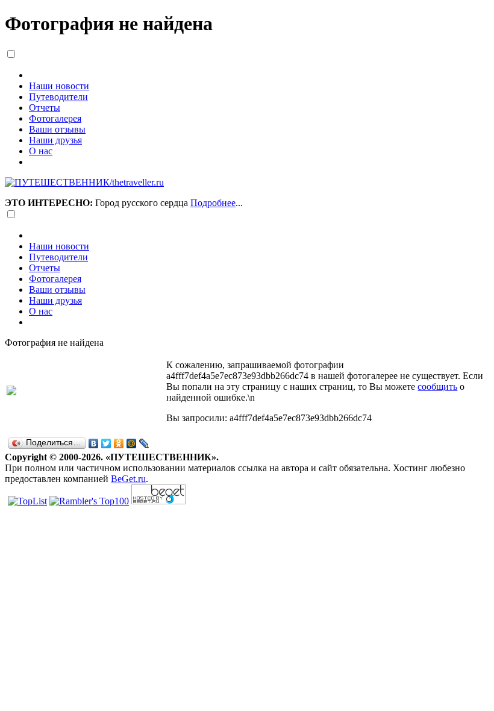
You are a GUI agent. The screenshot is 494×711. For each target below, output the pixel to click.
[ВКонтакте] (93, 443)
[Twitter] (106, 443)
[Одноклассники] (119, 443)
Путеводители (58, 97)
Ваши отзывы (57, 129)
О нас (40, 151)
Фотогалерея (55, 118)
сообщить (437, 386)
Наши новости (59, 86)
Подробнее (213, 203)
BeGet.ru (128, 479)
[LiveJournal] (144, 443)
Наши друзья (55, 140)
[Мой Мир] (131, 443)
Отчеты (44, 107)
